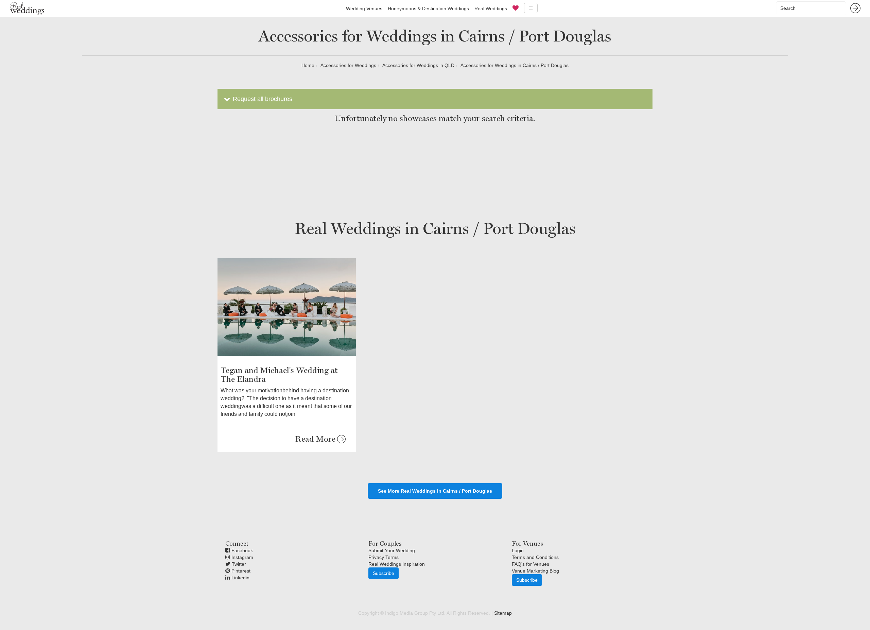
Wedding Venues (364, 8)
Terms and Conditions (535, 557)
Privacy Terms (383, 557)
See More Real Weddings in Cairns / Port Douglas (435, 491)
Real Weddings (490, 8)
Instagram (241, 557)
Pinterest (240, 571)
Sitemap (503, 613)
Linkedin (239, 577)
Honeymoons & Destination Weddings (428, 8)
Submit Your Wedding (391, 550)
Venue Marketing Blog (535, 571)
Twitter (238, 564)
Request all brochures (261, 99)
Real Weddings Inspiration (396, 564)
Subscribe (383, 573)
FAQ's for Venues (530, 564)
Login (518, 550)
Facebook (241, 550)
